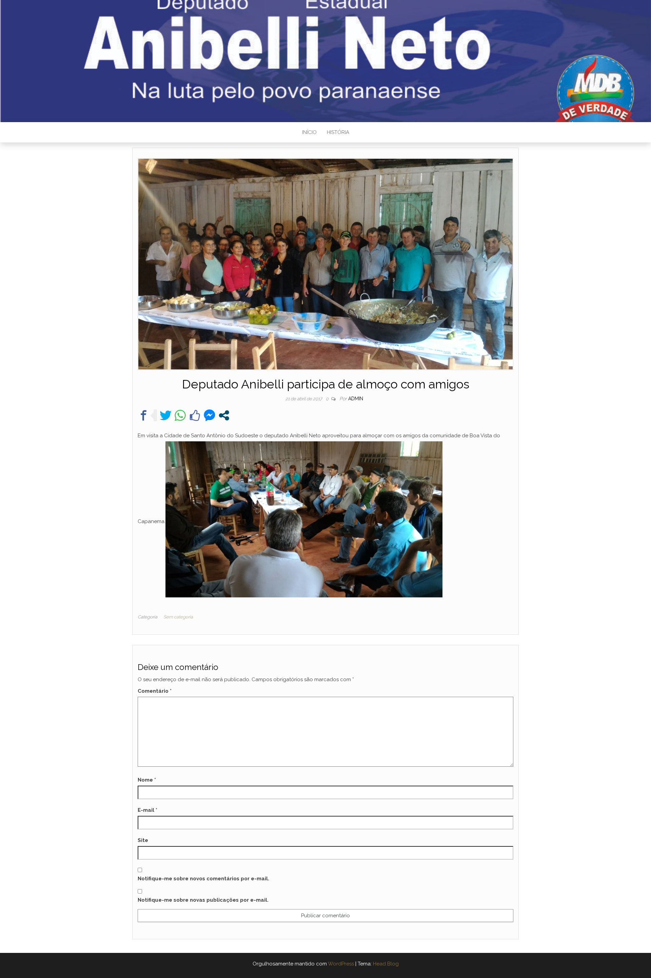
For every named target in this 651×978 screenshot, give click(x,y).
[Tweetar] (166, 415)
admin (355, 398)
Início (309, 132)
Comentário (155, 691)
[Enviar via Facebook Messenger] (209, 415)
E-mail (147, 810)
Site (143, 840)
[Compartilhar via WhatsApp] (180, 415)
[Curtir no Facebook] (195, 415)
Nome (147, 780)
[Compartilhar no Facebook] (144, 415)
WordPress (341, 964)
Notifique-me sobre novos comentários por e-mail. (203, 879)
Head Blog (386, 964)
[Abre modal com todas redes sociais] (224, 415)
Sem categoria (178, 616)
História (338, 132)
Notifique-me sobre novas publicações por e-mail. (203, 900)
